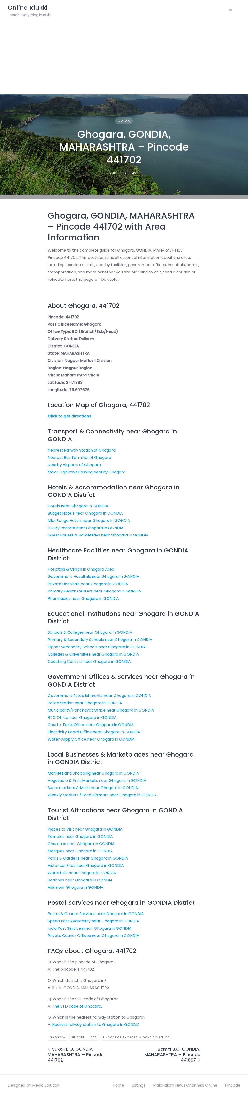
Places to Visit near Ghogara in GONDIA (85, 829)
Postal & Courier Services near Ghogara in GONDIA (96, 914)
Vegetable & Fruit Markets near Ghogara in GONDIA (97, 780)
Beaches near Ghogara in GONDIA (80, 880)
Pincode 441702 (84, 1037)
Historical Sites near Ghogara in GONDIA (86, 865)
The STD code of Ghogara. (77, 1006)
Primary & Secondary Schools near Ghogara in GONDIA (100, 639)
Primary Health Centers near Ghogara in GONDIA (94, 591)
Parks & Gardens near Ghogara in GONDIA (88, 858)
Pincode (232, 1085)
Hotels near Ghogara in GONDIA (78, 506)
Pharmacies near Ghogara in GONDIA (83, 598)
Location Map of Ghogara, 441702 (99, 405)
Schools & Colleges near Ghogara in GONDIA (90, 632)
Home (118, 1085)
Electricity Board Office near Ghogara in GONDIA (94, 732)
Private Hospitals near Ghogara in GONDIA (88, 584)
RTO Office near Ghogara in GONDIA (82, 717)
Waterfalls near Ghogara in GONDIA (82, 873)
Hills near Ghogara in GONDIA (75, 887)
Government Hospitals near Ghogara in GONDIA (93, 576)
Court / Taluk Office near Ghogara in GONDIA (91, 725)
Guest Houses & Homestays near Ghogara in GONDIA (98, 535)
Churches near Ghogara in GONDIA (81, 844)
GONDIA (124, 121)
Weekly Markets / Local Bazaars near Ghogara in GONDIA (102, 795)
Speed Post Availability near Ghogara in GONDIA (93, 921)
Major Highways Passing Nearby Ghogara (86, 472)
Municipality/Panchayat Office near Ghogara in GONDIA (101, 710)
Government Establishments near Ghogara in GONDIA (99, 695)
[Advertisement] (124, 58)
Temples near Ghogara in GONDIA (80, 836)
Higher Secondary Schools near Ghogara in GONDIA (97, 647)
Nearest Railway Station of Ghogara (82, 450)
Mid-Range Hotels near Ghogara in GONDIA (89, 520)
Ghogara (57, 1037)
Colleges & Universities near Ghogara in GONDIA (93, 654)
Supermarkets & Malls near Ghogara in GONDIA (93, 788)
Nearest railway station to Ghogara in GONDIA (96, 1024)
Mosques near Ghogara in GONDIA (80, 851)
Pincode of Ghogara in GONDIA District (136, 1037)
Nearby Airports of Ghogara (74, 465)
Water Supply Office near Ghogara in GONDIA (91, 739)
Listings (138, 1085)
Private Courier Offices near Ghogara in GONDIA (93, 935)
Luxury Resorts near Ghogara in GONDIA (86, 528)
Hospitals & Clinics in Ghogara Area (81, 569)
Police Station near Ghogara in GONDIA (85, 703)
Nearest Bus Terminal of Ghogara (79, 457)
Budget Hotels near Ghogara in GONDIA (85, 513)
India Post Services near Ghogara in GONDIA (90, 928)
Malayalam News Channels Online (185, 1085)
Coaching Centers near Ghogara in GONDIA (89, 661)
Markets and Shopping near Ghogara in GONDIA (93, 773)
